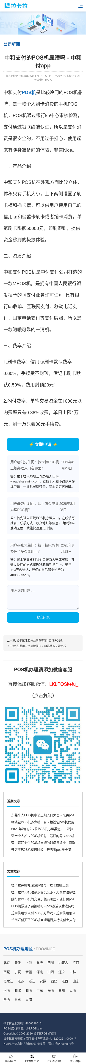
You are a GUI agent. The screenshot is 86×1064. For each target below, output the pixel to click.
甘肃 (17, 999)
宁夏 (17, 971)
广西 (76, 962)
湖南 (28, 990)
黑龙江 (8, 981)
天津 (17, 962)
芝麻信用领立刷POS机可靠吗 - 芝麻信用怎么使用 (46, 912)
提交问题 (43, 617)
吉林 (72, 971)
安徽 (43, 981)
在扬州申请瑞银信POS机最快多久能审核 (41, 646)
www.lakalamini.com (24, 481)
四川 (50, 962)
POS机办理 (54, 1061)
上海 (28, 962)
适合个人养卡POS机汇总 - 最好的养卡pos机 (42, 835)
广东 (39, 990)
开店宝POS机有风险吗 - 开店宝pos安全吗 (41, 849)
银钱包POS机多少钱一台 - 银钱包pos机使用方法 (46, 822)
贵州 (61, 990)
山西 (50, 971)
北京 (6, 962)
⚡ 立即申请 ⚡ (43, 444)
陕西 (6, 999)
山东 (76, 981)
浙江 (32, 981)
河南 (6, 990)
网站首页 (10, 1061)
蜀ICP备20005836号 (61, 1044)
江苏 (21, 981)
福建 (54, 981)
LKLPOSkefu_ (63, 683)
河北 (39, 971)
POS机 (29, 92)
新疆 (28, 971)
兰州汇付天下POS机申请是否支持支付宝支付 (43, 919)
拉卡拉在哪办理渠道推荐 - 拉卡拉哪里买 (40, 885)
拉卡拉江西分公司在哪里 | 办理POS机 (40, 640)
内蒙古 (63, 962)
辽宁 (61, 971)
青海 (28, 999)
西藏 (6, 971)
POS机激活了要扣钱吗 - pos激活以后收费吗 (42, 906)
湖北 (17, 990)
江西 (65, 981)
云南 (72, 990)
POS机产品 (32, 1061)
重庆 (39, 962)
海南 (50, 990)
